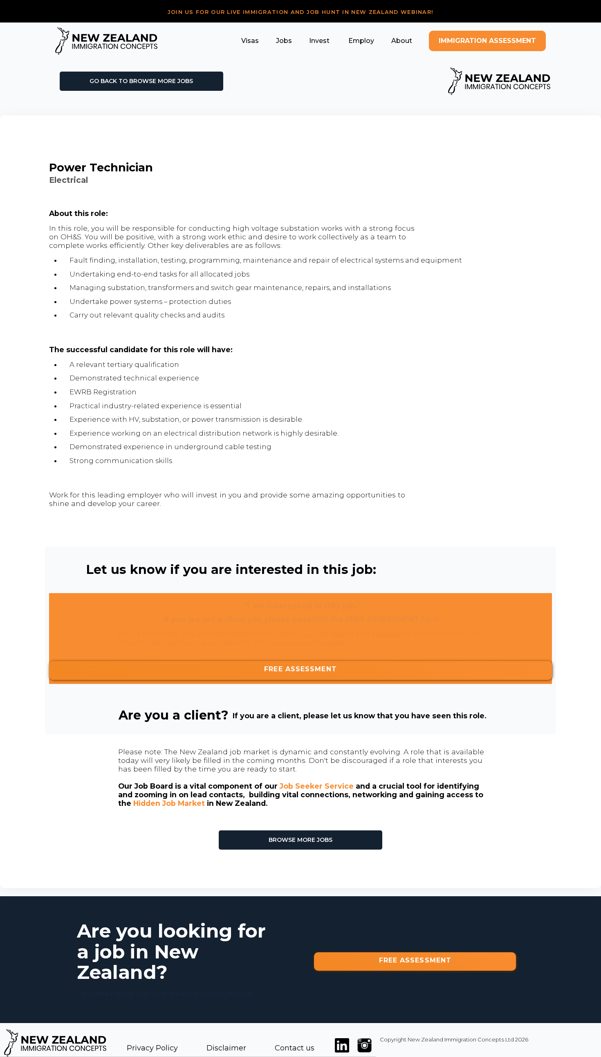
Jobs (284, 41)
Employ (360, 41)
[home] (106, 41)
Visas (250, 41)
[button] (250, 40)
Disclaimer (226, 1048)
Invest (319, 41)
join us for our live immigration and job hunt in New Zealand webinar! (301, 12)
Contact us (294, 1048)
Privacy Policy (152, 1048)
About (401, 41)
